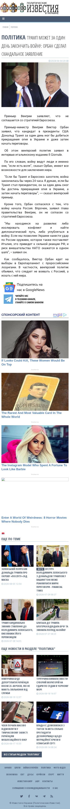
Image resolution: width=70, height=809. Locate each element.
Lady (37, 781)
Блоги (17, 767)
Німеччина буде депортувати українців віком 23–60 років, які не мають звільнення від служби (15, 686)
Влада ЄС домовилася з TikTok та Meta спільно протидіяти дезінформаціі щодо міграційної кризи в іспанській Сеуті (50, 734)
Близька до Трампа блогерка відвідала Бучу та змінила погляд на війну (52, 626)
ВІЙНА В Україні (30, 767)
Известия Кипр (24, 781)
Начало (8, 767)
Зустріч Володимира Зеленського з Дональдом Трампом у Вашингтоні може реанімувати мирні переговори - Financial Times (51, 579)
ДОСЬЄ (30, 774)
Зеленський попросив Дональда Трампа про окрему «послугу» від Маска (14, 574)
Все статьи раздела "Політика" (22, 754)
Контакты (47, 781)
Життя (60, 774)
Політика (13, 37)
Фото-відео (59, 767)
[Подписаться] (24, 287)
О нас (55, 788)
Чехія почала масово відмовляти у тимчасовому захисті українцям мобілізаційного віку (14, 732)
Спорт (51, 774)
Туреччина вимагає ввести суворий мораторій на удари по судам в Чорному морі (52, 684)
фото (40, 569)
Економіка (11, 774)
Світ (22, 774)
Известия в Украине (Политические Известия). (36, 803)
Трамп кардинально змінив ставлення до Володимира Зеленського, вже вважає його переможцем (17, 630)
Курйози (40, 774)
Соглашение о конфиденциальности (31, 788)
